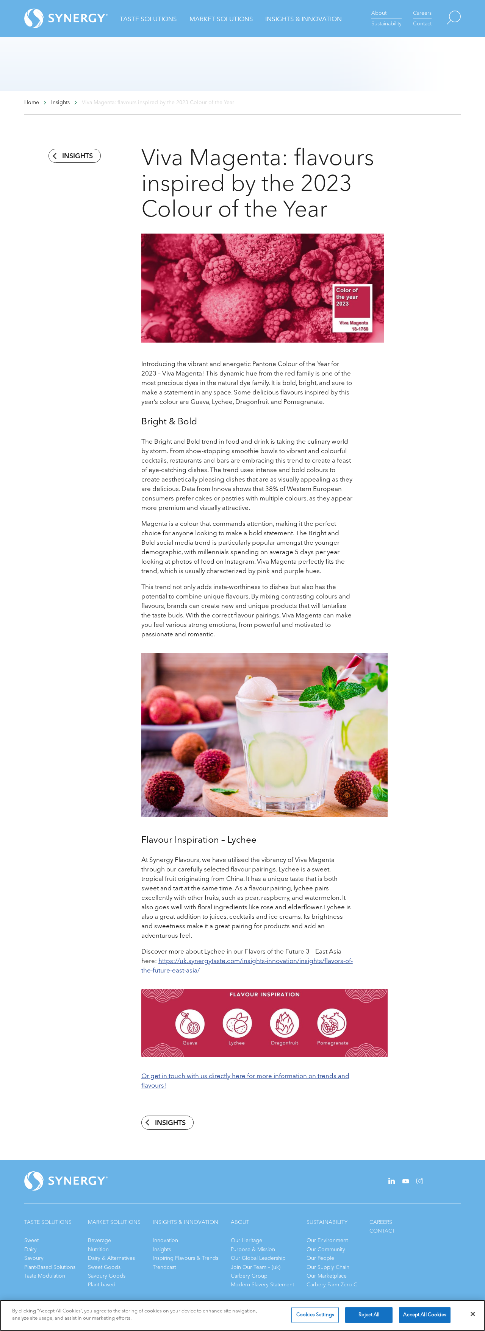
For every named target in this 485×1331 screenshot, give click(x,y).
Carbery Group (249, 1276)
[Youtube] (405, 1181)
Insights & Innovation (303, 19)
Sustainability (386, 23)
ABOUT (240, 1222)
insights (77, 156)
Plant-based (102, 1284)
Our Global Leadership (258, 1258)
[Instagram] (419, 1182)
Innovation (165, 1240)
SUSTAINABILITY (327, 1222)
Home (31, 102)
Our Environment (327, 1240)
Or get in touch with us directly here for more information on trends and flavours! (245, 1081)
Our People (320, 1258)
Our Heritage (246, 1240)
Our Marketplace (327, 1276)
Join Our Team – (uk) (255, 1267)
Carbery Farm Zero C (332, 1284)
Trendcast (164, 1267)
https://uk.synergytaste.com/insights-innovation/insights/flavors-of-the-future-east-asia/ (247, 965)
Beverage (99, 1240)
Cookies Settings (315, 1315)
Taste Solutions (148, 19)
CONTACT (382, 1231)
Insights (162, 1249)
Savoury (34, 1258)
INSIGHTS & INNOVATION (185, 1222)
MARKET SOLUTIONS (114, 1222)
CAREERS (380, 1222)
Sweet (31, 1240)
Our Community (326, 1249)
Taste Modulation (44, 1276)
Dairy (30, 1249)
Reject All (368, 1315)
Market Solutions (221, 19)
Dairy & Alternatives (111, 1258)
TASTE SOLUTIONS (48, 1222)
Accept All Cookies (424, 1315)
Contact (422, 23)
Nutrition (98, 1249)
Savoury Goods (106, 1276)
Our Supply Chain (328, 1267)
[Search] (446, 18)
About (378, 13)
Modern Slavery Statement (262, 1284)
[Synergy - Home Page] (52, 18)
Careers (422, 13)
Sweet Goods (104, 1267)
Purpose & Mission (253, 1249)
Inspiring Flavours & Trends (185, 1258)
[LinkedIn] (391, 1182)
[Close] (473, 1314)
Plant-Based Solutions (49, 1267)
